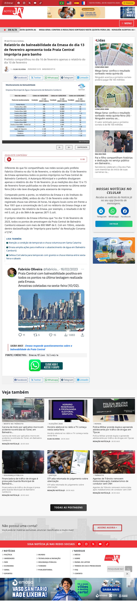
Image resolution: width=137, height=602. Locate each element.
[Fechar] (127, 573)
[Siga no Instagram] (24, 3)
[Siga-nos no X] (93, 544)
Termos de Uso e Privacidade (87, 566)
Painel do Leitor (82, 562)
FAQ (76, 569)
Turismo (42, 566)
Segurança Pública (47, 562)
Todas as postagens (68, 507)
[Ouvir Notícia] (9, 159)
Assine (130, 3)
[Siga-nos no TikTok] (107, 544)
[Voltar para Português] (62, 3)
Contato (78, 573)
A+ (69, 147)
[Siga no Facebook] (18, 3)
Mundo (41, 554)
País (6, 562)
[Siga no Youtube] (35, 3)
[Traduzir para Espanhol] (77, 3)
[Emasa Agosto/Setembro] (100, 12)
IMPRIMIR (82, 147)
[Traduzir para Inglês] (69, 3)
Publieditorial (45, 569)
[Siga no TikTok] (40, 3)
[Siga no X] (29, 3)
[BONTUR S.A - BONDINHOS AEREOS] (114, 250)
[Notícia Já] (23, 12)
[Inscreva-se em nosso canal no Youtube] (100, 544)
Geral (6, 569)
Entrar (10, 2)
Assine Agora (106, 527)
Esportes (8, 573)
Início (77, 554)
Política (8, 554)
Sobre (77, 558)
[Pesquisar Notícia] (128, 569)
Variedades (9, 558)
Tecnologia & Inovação (49, 558)
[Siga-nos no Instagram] (86, 544)
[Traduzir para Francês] (84, 3)
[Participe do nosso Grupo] (46, 366)
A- (60, 147)
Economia (9, 566)
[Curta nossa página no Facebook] (79, 544)
